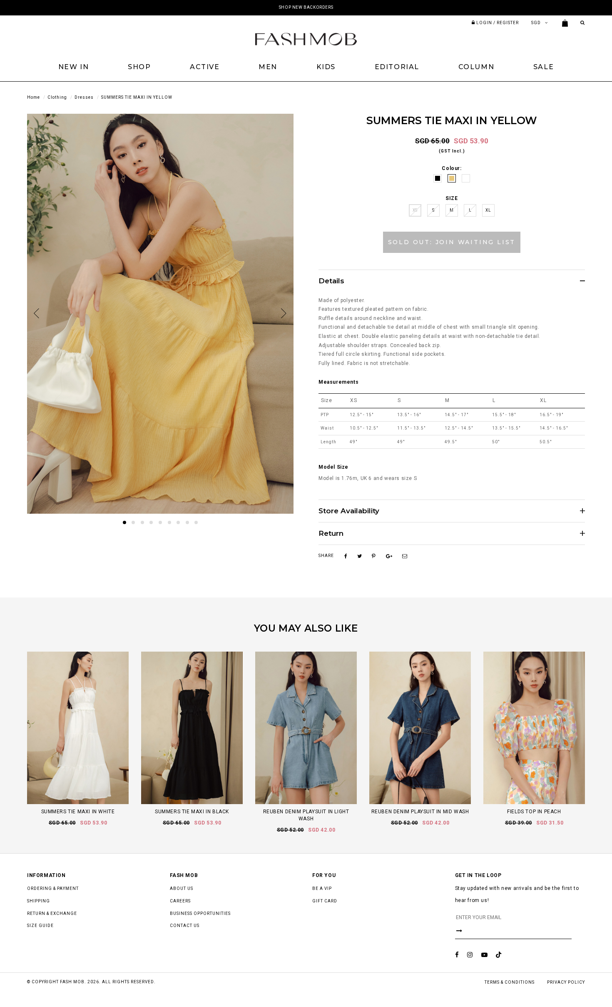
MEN (268, 67)
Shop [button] (139, 67)
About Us (181, 888)
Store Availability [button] (348, 511)
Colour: (451, 168)
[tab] (451, 281)
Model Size (333, 467)
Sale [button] (543, 67)
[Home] (306, 39)
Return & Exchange (52, 913)
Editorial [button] (397, 67)
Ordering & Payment (53, 888)
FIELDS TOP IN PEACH (534, 812)
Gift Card (324, 901)
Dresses (84, 97)
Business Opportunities (200, 913)
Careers (180, 901)
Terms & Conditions (510, 982)
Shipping (38, 901)
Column (476, 67)
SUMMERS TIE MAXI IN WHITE (78, 812)
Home (33, 97)
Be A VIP (322, 888)
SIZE (451, 198)
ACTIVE (205, 67)
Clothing (57, 97)
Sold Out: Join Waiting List (452, 242)
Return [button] (330, 533)
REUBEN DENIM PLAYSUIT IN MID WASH (420, 812)
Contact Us (184, 925)
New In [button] (73, 67)
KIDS (326, 67)
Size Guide (40, 925)
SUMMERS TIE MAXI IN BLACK (192, 812)
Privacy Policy (566, 982)
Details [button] (331, 281)
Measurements (338, 382)
